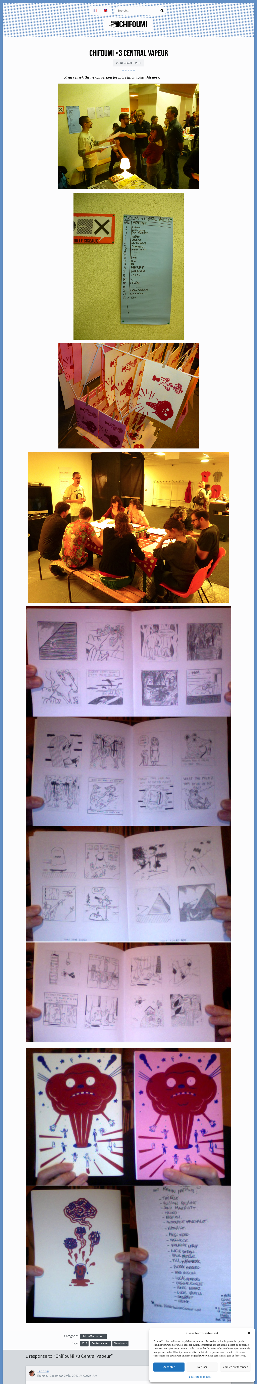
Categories (71, 1336)
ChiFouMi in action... (93, 1336)
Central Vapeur (100, 1343)
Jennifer (43, 1371)
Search (162, 10)
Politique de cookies (200, 1376)
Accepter (169, 1367)
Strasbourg (120, 1343)
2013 (84, 1343)
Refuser (202, 1367)
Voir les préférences (235, 1367)
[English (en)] (106, 10)
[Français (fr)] (96, 10)
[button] (249, 1333)
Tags (75, 1343)
